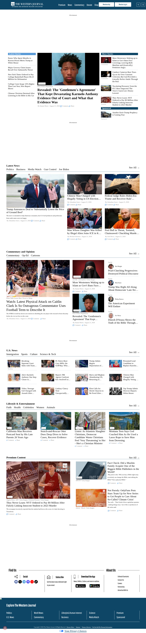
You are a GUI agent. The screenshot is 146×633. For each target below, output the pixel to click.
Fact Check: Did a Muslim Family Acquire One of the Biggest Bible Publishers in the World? (123, 467)
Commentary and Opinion (20, 251)
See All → (134, 167)
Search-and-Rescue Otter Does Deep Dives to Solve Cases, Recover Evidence (54, 434)
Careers (120, 583)
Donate (89, 4)
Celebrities (28, 407)
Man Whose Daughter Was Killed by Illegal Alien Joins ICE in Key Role (84, 233)
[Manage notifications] (5, 628)
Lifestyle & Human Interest (71, 612)
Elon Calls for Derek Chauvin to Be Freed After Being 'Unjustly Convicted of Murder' (96, 394)
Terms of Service (86, 627)
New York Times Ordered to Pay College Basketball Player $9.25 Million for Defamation (21, 76)
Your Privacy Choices (75, 630)
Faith (9, 407)
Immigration (12, 354)
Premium (61, 4)
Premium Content (16, 457)
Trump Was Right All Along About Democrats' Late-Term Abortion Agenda (123, 290)
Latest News (13, 165)
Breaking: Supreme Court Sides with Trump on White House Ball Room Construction (29, 367)
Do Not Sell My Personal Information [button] (102, 627)
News (70, 4)
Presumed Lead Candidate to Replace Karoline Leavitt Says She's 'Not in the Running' (130, 367)
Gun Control (50, 169)
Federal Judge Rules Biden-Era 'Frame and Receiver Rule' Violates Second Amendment (120, 198)
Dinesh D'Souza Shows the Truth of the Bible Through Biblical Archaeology (122, 322)
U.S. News (11, 350)
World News (38, 612)
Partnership (121, 587)
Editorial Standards (123, 576)
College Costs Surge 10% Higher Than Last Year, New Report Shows (21, 86)
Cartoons (35, 255)
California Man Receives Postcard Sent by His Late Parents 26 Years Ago (19, 434)
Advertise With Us (123, 590)
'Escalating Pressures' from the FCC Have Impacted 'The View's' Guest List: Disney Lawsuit (124, 89)
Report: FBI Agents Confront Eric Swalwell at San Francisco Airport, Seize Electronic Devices (63, 381)
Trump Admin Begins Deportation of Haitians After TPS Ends (96, 365)
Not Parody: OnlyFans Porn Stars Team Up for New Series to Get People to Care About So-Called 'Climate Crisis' (123, 495)
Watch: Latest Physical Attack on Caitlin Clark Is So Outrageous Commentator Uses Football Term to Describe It (36, 306)
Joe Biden (64, 169)
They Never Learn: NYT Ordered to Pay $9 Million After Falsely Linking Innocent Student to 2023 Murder (125, 101)
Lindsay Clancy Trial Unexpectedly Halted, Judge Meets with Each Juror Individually (62, 394)
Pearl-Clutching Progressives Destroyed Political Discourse (123, 272)
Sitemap (78, 627)
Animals (51, 407)
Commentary (79, 4)
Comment (65, 106)
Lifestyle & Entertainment (20, 403)
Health (17, 407)
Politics (10, 169)
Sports (24, 354)
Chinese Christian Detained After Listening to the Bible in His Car (21, 94)
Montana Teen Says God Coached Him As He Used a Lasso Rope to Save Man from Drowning (123, 436)
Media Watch (34, 169)
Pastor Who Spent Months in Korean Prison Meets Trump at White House (20, 60)
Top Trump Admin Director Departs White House (130, 390)
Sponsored (121, 617)
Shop (96, 4)
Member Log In (123, 4)
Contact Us (121, 580)
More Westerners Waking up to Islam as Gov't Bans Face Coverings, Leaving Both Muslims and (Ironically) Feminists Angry (124, 63)
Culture (34, 354)
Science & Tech (48, 354)
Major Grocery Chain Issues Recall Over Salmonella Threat (20, 69)
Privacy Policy (70, 627)
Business (20, 169)
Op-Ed (25, 255)
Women (40, 407)
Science (92, 612)
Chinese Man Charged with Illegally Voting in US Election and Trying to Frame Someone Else (82, 200)
